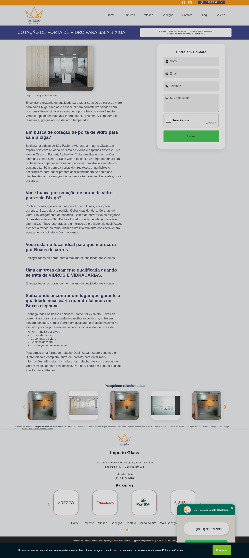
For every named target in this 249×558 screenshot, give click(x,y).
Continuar (221, 550)
